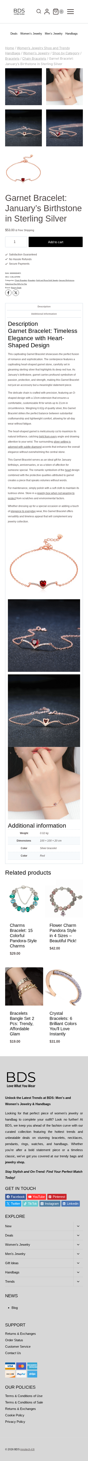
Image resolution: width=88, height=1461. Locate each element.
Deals (14, 33)
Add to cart (55, 242)
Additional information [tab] (44, 314)
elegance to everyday (23, 511)
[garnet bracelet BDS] (64, 86)
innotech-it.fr (27, 1449)
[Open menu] (70, 11)
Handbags (71, 33)
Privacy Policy (15, 1421)
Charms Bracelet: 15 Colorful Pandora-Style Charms (23, 935)
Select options (24, 964)
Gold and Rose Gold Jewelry (47, 280)
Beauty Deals (16, 288)
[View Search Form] (38, 11)
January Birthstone (66, 280)
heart (68, 470)
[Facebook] (8, 293)
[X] (16, 293)
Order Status (14, 1340)
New (8, 1226)
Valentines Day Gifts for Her (16, 284)
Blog (15, 1307)
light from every (48, 436)
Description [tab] (44, 306)
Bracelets (31, 280)
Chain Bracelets (21, 280)
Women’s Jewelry (31, 33)
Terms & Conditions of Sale (24, 1402)
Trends (10, 1281)
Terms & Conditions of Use (24, 1396)
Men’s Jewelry (54, 33)
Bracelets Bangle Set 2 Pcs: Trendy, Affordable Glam (22, 1023)
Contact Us (13, 1353)
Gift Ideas (12, 1263)
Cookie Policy (14, 1415)
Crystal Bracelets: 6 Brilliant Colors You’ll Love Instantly (63, 1023)
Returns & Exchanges (20, 1333)
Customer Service (18, 1346)
